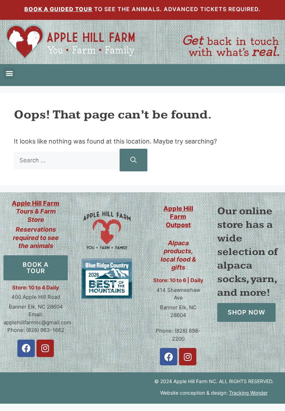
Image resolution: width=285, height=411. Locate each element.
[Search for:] (67, 160)
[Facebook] (26, 348)
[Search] (133, 160)
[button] (9, 73)
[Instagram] (45, 348)
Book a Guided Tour (58, 9)
